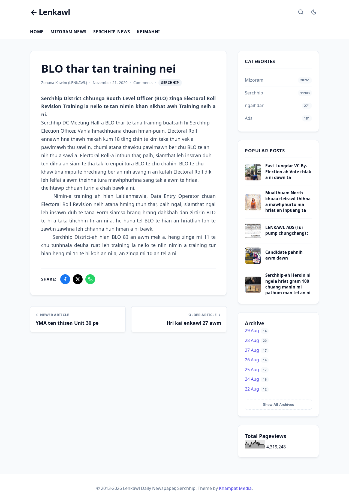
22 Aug (256, 389)
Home (37, 31)
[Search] (301, 12)
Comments (143, 82)
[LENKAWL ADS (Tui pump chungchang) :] (253, 237)
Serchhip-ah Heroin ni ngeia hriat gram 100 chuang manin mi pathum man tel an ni (288, 283)
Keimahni (148, 31)
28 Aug (256, 340)
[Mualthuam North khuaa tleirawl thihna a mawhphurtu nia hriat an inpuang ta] (253, 209)
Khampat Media (235, 488)
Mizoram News (68, 31)
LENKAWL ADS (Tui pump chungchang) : (286, 230)
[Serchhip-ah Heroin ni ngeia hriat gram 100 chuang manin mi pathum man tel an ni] (253, 291)
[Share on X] (78, 279)
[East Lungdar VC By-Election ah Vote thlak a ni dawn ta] (253, 179)
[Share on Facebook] (65, 279)
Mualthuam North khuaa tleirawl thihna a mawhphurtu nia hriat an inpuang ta (288, 201)
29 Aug (256, 331)
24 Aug (256, 379)
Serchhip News (111, 31)
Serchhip (170, 82)
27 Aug (256, 350)
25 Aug (256, 370)
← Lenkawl (50, 12)
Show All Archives (278, 405)
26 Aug (256, 360)
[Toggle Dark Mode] (314, 12)
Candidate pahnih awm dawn (284, 255)
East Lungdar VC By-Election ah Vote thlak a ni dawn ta (288, 171)
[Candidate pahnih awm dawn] (253, 262)
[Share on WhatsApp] (90, 279)
